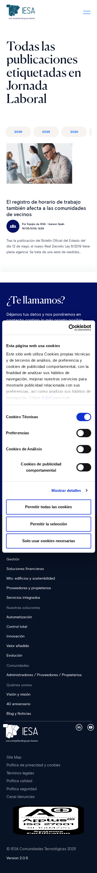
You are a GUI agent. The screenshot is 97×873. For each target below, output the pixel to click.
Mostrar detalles (66, 490)
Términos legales (20, 773)
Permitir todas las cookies (48, 507)
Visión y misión (18, 694)
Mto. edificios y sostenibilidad (30, 578)
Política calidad (19, 781)
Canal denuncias (20, 797)
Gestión (12, 559)
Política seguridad (21, 789)
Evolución (14, 655)
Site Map (13, 757)
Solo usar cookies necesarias (48, 541)
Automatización (19, 617)
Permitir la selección (48, 524)
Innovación (15, 636)
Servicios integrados (23, 597)
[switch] (83, 433)
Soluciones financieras (25, 569)
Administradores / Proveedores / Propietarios (44, 675)
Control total (16, 626)
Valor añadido (17, 646)
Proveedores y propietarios (28, 588)
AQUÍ (47, 397)
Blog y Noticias (18, 713)
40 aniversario (18, 704)
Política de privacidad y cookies (33, 765)
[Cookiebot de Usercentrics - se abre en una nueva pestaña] (69, 327)
